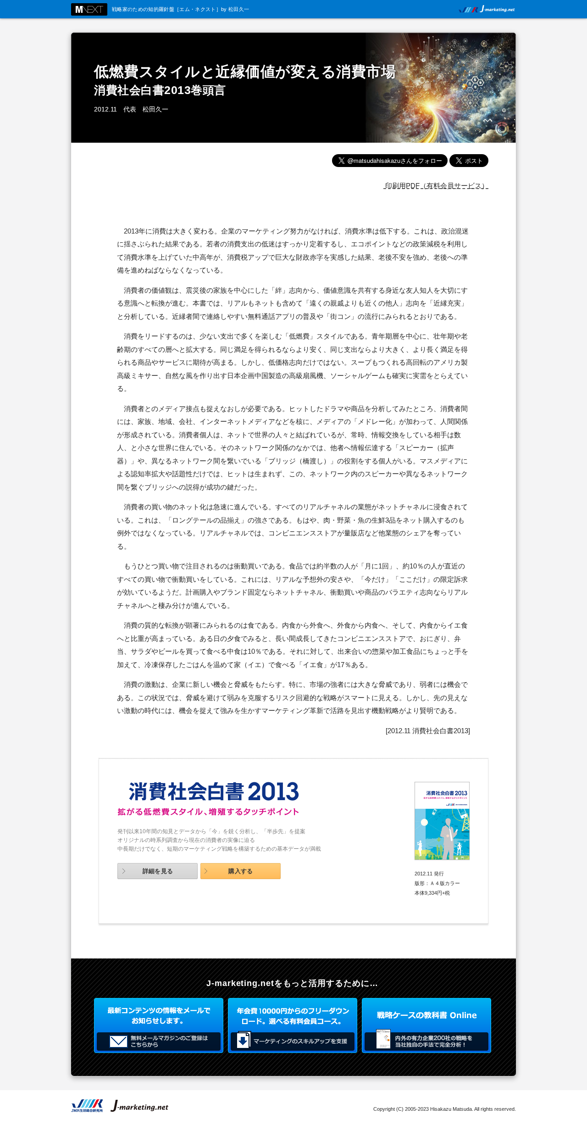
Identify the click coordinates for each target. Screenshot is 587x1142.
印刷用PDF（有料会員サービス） (435, 185)
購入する (240, 871)
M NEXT (89, 9)
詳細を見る (158, 871)
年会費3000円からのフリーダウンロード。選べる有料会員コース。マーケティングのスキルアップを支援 (292, 1025)
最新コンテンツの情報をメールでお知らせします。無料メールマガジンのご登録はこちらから (158, 1025)
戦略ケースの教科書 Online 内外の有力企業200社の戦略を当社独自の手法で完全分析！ (426, 1025)
